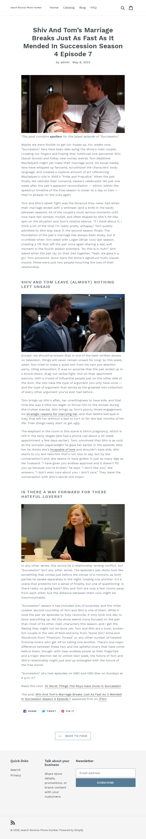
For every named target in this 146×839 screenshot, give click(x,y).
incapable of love (62, 449)
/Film (102, 699)
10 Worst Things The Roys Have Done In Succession (83, 686)
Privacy (15, 775)
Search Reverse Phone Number (39, 830)
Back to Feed (75, 735)
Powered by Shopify (71, 830)
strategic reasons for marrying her (51, 414)
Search (15, 770)
